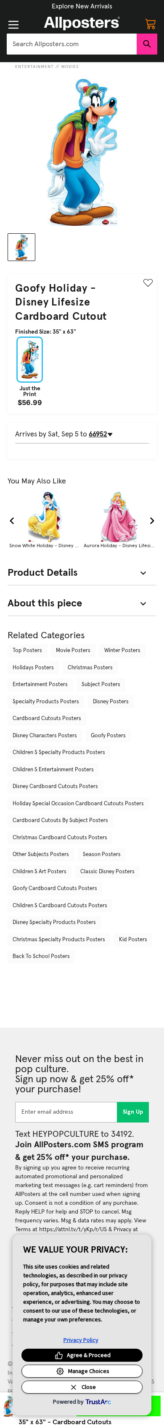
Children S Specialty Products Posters (59, 752)
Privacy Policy (80, 1340)
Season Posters (102, 854)
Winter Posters (122, 650)
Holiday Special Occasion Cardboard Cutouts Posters (78, 804)
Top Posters (27, 650)
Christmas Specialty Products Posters (59, 939)
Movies (70, 67)
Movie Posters (73, 650)
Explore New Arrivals (82, 6)
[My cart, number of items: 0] (150, 23)
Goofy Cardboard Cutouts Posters (55, 888)
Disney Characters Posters (45, 736)
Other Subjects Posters (41, 854)
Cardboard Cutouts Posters (47, 718)
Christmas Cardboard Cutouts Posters (60, 838)
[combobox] (72, 44)
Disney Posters (111, 702)
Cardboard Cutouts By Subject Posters (60, 820)
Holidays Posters (33, 668)
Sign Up (133, 1112)
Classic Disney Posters (107, 872)
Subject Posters (101, 684)
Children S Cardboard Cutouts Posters (60, 905)
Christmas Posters (90, 668)
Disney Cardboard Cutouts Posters (55, 786)
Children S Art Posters (39, 872)
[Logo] (82, 23)
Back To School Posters (41, 956)
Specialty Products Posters (46, 702)
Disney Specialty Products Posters (54, 922)
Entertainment (34, 67)
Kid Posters (133, 939)
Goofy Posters (108, 736)
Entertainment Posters (40, 684)
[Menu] (13, 24)
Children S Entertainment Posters (53, 770)
